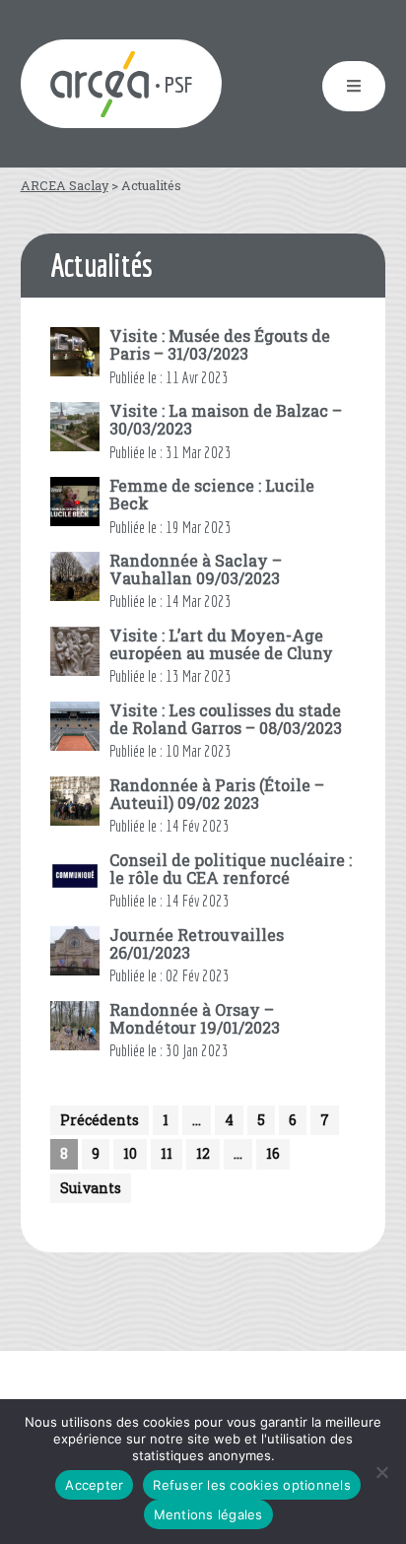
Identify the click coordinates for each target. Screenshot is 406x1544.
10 (130, 1153)
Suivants (90, 1187)
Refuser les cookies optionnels (252, 1485)
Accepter (94, 1485)
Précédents (99, 1119)
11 (166, 1153)
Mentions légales (208, 1514)
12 (203, 1153)
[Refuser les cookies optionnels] (381, 1472)
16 (273, 1153)
